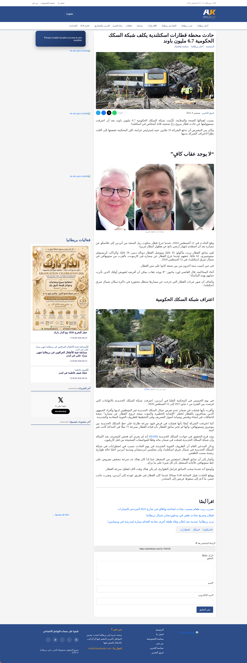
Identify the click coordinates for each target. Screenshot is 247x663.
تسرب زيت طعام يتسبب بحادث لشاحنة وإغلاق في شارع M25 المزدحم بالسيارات (166, 509)
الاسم (210, 583)
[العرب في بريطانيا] (209, 14)
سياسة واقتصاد (181, 46)
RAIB (147, 389)
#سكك (196, 529)
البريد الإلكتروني (205, 595)
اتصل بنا (61, 3)
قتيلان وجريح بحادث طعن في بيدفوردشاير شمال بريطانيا (180, 515)
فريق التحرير (208, 113)
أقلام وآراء (152, 26)
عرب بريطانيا (187, 26)
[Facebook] (40, 14)
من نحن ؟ (116, 629)
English (69, 14)
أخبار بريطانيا (203, 26)
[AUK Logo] (188, 632)
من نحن (35, 3)
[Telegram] (98, 113)
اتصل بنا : (116, 648)
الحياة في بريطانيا (169, 26)
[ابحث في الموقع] (34, 14)
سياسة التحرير (157, 648)
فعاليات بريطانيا (78, 240)
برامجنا (140, 26)
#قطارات (185, 529)
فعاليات (129, 26)
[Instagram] (50, 14)
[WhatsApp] (114, 113)
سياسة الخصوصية (48, 3)
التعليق (210, 558)
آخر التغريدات (79, 388)
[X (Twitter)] (61, 14)
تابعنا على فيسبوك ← (60, 515)
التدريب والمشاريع (102, 26)
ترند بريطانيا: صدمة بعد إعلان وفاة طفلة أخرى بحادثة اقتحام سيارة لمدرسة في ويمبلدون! (160, 521)
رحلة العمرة (118, 26)
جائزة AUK (85, 26)
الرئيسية (213, 26)
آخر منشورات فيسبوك (75, 422)
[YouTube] (55, 14)
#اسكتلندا (208, 529)
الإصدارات (73, 26)
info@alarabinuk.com (99, 648)
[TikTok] (45, 14)
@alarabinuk (60, 411)
